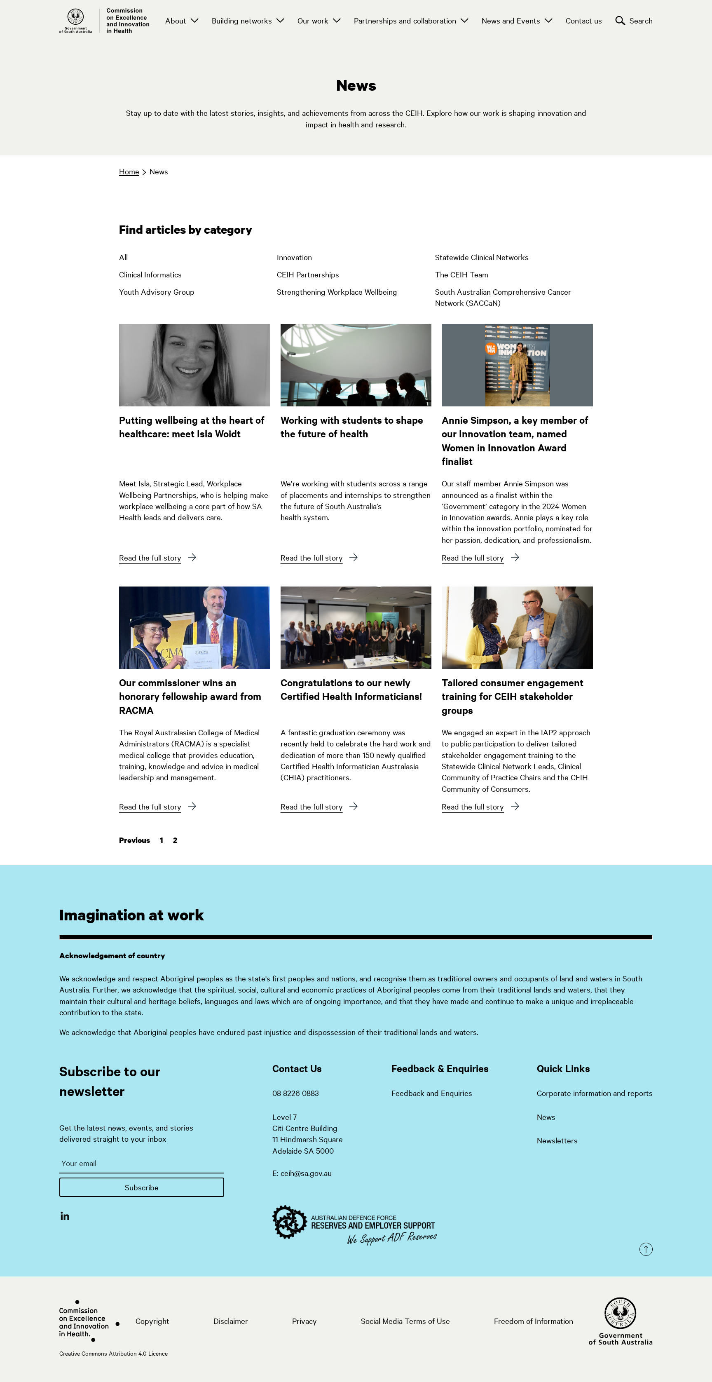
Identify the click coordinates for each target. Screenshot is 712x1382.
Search (641, 20)
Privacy (304, 1321)
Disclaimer (230, 1321)
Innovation (294, 257)
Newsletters (557, 1140)
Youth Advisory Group (156, 291)
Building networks (242, 20)
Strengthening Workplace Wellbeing (337, 291)
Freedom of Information (533, 1321)
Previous (134, 840)
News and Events (511, 20)
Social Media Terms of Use (405, 1321)
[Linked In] (64, 1215)
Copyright (152, 1321)
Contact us (584, 20)
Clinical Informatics (150, 274)
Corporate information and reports (595, 1093)
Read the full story (150, 557)
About (175, 20)
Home (129, 171)
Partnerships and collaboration (405, 20)
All (123, 257)
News (159, 171)
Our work (312, 20)
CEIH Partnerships (308, 274)
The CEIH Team (461, 274)
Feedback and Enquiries (431, 1093)
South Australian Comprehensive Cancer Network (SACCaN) (503, 294)
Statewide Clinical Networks (482, 257)
